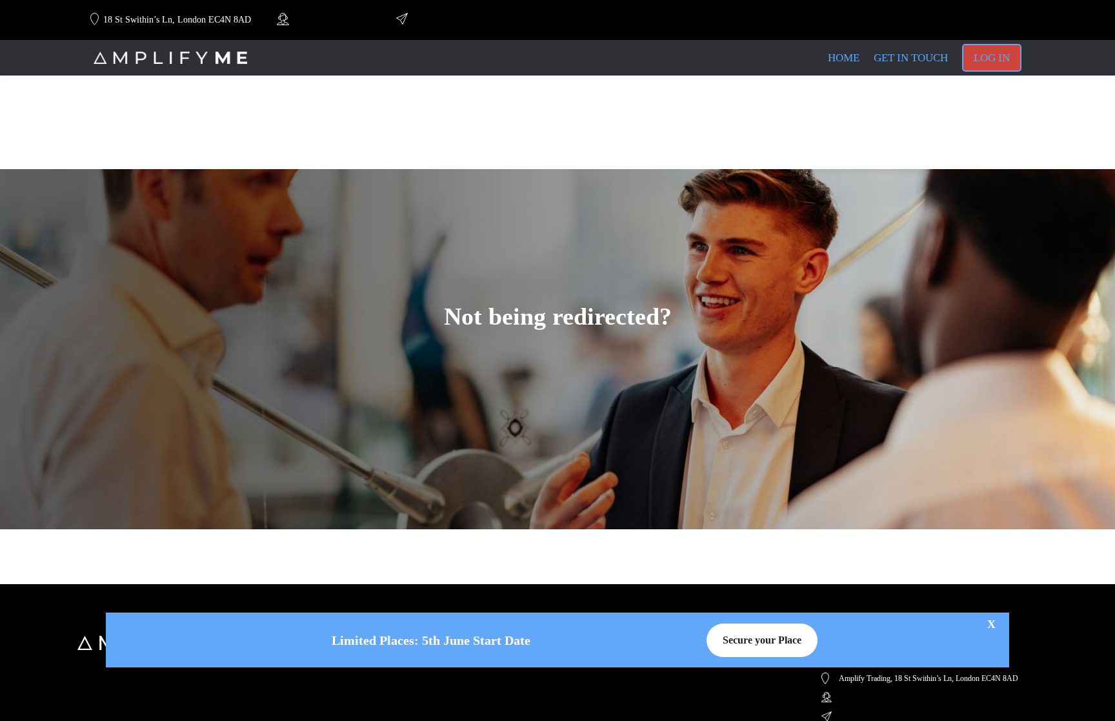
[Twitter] (982, 20)
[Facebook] (1004, 20)
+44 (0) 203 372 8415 (330, 20)
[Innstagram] (960, 20)
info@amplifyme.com (449, 20)
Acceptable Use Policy (372, 684)
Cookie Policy (358, 670)
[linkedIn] (914, 20)
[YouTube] (937, 20)
